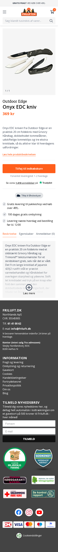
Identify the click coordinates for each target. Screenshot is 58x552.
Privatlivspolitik (12, 385)
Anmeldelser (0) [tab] (45, 234)
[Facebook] (19, 512)
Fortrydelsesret (12, 381)
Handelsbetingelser (14, 378)
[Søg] (51, 21)
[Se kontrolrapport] (43, 494)
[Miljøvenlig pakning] (14, 459)
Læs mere (29, 293)
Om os (6, 389)
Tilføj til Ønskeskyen (31, 195)
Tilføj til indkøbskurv (29, 168)
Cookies (7, 374)
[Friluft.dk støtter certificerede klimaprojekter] (43, 480)
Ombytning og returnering (19, 366)
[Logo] (29, 12)
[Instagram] (29, 512)
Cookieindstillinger (32, 535)
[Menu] (4, 12)
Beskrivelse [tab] (9, 234)
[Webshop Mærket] (43, 459)
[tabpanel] (29, 269)
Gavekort (8, 370)
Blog (5, 393)
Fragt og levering (13, 362)
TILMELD (29, 439)
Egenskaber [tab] (26, 234)
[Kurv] (52, 12)
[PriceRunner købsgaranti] (14, 480)
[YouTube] (39, 512)
